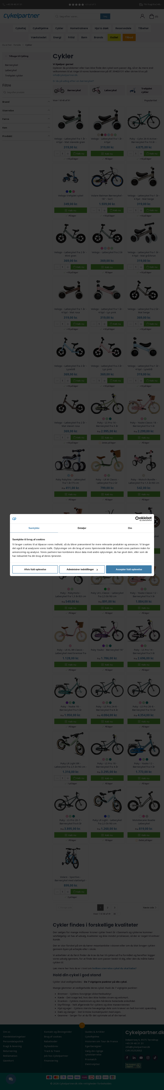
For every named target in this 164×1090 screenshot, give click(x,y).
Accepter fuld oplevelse (129, 569)
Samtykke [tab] (34, 528)
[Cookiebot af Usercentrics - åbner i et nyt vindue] (138, 518)
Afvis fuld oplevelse (35, 569)
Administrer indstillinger (80, 569)
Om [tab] (130, 528)
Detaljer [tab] (82, 528)
